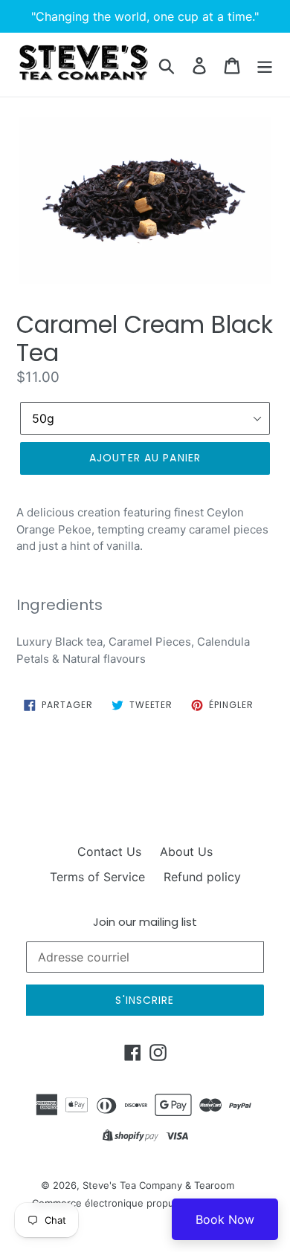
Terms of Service (97, 876)
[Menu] (264, 64)
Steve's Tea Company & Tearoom (158, 1185)
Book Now (225, 1219)
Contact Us (109, 851)
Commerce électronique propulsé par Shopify (137, 1203)
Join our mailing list (145, 922)
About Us (186, 851)
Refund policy (202, 876)
